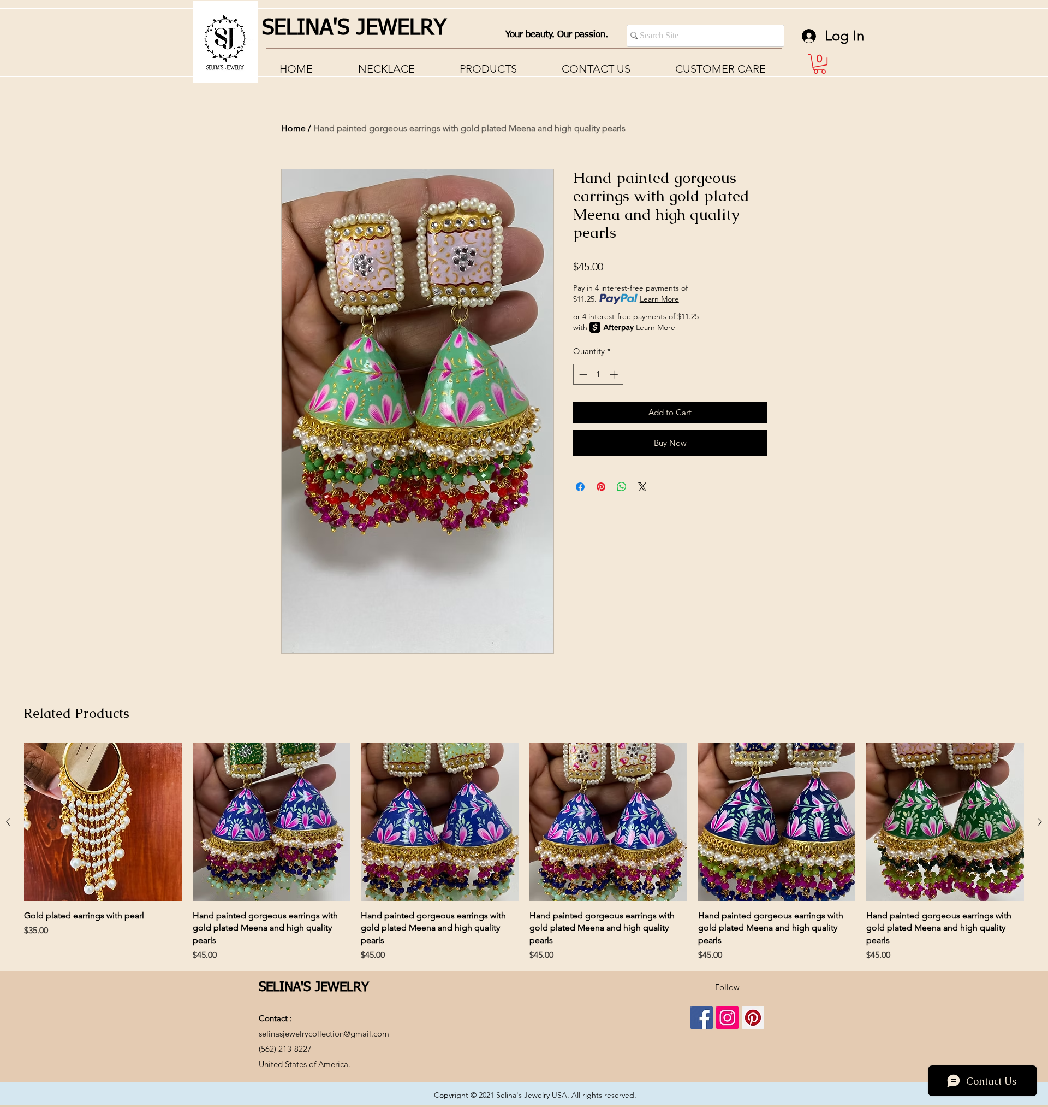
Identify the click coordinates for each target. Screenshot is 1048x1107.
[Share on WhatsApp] (621, 486)
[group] (524, 852)
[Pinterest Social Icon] (753, 1017)
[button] (720, 69)
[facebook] (701, 1017)
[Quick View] (103, 822)
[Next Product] (1039, 821)
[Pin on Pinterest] (601, 486)
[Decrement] (582, 374)
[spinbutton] (599, 374)
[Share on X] (642, 486)
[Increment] (615, 374)
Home (293, 128)
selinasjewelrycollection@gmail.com (324, 1033)
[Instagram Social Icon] (727, 1017)
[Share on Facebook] (580, 486)
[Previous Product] (8, 821)
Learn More (659, 299)
